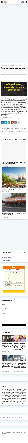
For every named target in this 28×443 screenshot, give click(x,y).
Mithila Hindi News (16, 432)
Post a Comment (6, 260)
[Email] (15, 122)
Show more (23, 139)
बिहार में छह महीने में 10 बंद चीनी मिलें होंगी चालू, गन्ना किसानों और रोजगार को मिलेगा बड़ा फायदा (13, 188)
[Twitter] (5, 122)
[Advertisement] (14, 20)
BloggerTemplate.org (14, 439)
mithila (7, 65)
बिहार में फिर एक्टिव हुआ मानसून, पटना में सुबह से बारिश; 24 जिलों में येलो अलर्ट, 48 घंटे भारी (8, 365)
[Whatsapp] (9, 122)
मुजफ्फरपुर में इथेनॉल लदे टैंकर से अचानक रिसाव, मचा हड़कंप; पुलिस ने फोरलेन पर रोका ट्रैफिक (14, 214)
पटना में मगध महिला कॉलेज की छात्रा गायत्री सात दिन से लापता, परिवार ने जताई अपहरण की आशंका (14, 163)
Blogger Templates (13, 437)
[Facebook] (2, 122)
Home (2, 65)
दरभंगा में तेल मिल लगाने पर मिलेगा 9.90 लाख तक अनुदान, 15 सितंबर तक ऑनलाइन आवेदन (8, 346)
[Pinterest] (12, 122)
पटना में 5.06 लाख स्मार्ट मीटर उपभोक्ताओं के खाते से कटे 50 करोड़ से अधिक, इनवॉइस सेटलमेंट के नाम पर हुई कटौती (20, 365)
